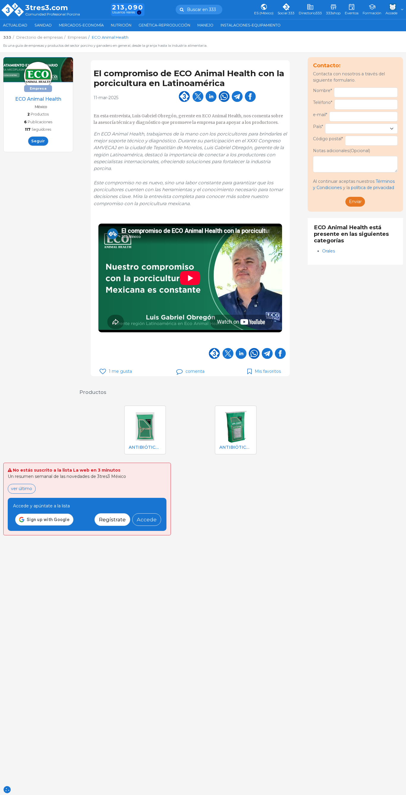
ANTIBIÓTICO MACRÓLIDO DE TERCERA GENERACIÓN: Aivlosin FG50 (145, 447)
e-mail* (320, 114)
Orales (329, 251)
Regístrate (112, 519)
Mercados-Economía (81, 25)
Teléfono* (322, 102)
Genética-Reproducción (164, 25)
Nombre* (322, 90)
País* (318, 126)
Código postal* (328, 138)
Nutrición (121, 25)
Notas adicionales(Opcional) (341, 150)
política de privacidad (372, 187)
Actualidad (15, 25)
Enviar (355, 201)
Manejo (205, 25)
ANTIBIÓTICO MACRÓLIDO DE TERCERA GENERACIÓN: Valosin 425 (235, 447)
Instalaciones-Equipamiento (251, 25)
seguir (38, 141)
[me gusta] (103, 371)
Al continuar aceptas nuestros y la (354, 184)
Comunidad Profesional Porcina (52, 14)
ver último (21, 488)
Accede (147, 519)
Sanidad (43, 25)
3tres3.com (46, 7)
